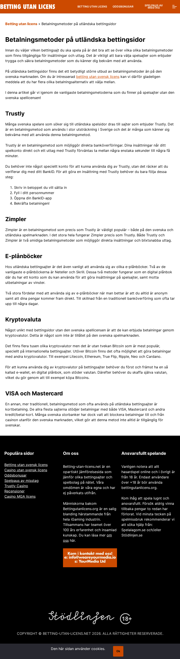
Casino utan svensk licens (25, 470)
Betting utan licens (92, 7)
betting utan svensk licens (97, 76)
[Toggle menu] (174, 6)
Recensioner (14, 491)
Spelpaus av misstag (154, 6)
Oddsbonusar (123, 7)
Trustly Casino (16, 486)
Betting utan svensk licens (26, 465)
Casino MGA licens (20, 496)
